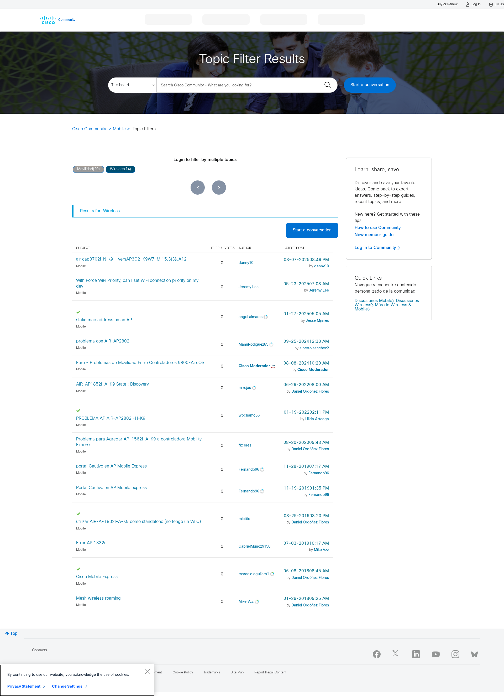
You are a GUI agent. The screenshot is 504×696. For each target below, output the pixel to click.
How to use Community (378, 228)
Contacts (39, 650)
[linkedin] (416, 654)
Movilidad (85, 169)
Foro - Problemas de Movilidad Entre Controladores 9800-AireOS (140, 363)
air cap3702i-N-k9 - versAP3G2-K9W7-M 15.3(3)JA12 (131, 259)
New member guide (374, 235)
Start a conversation (369, 85)
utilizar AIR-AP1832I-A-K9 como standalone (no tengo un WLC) (138, 522)
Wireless (117, 169)
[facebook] (377, 654)
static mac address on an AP (104, 320)
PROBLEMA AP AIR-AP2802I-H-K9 (110, 418)
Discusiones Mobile (373, 301)
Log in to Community (376, 248)
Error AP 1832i (90, 543)
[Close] (147, 671)
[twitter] (396, 654)
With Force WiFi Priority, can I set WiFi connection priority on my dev (137, 283)
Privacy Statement (23, 686)
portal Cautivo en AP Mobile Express (111, 466)
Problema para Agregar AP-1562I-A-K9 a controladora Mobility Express (139, 442)
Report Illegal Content (270, 672)
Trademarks (212, 672)
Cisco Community (89, 129)
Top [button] (14, 634)
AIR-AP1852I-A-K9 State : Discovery (112, 384)
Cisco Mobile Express (97, 577)
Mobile (119, 129)
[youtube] (436, 654)
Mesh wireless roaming (98, 598)
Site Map (237, 672)
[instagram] (455, 654)
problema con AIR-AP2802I (103, 341)
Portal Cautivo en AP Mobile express (111, 488)
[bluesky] (474, 653)
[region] (77, 680)
